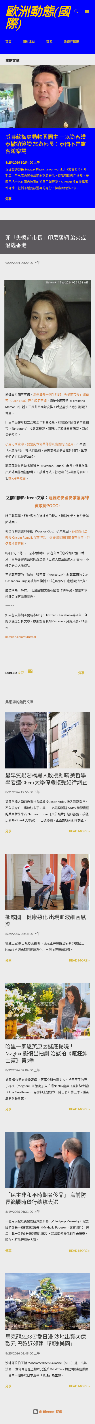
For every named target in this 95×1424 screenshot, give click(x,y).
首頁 (8, 41)
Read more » (79, 831)
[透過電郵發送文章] (30, 673)
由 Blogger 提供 (50, 1411)
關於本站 (29, 41)
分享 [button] (8, 199)
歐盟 (49, 41)
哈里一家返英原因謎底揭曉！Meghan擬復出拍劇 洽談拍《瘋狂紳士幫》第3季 (46, 1053)
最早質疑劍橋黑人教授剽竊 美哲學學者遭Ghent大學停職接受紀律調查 (46, 779)
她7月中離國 (17, 478)
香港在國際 (71, 41)
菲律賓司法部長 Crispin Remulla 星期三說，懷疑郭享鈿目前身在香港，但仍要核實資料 (47, 537)
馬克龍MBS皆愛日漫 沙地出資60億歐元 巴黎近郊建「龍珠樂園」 (45, 1340)
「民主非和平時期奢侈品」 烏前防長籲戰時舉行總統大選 (45, 1198)
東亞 (21, 673)
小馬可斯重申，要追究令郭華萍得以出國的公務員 (39, 444)
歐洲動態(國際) (37, 17)
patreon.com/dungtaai (20, 636)
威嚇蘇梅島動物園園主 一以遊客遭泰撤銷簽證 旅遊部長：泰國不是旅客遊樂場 (45, 144)
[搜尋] (76, 8)
